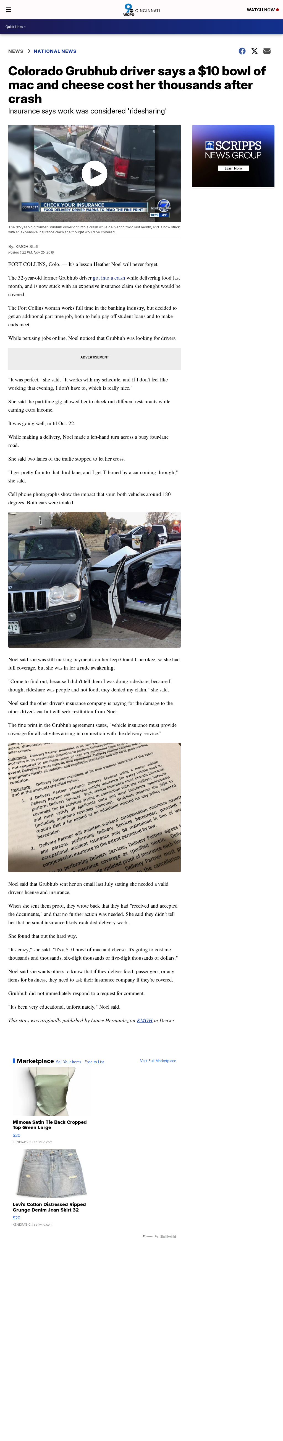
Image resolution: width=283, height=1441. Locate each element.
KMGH (145, 1020)
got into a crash (109, 277)
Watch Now (261, 9)
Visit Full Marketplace (158, 1061)
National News (55, 51)
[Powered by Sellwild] (168, 1236)
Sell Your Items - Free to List (80, 1062)
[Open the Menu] (8, 9)
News (15, 51)
